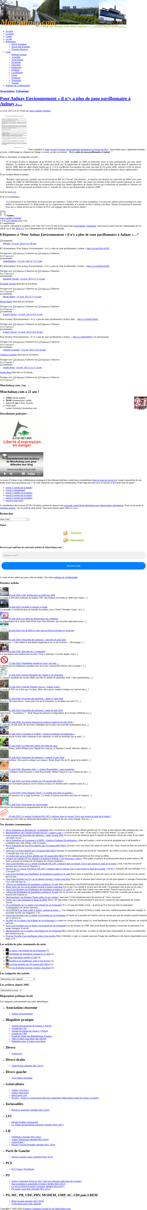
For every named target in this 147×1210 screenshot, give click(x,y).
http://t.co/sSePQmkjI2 (88, 319)
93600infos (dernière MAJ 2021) (26, 1137)
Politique (15, 70)
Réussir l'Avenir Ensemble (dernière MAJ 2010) (33, 1144)
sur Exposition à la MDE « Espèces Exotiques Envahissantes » (42, 840)
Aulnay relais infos (20, 1092)
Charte (9, 36)
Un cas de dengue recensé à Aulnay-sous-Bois (30, 968)
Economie (16, 62)
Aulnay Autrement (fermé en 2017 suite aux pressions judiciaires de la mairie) (46, 1181)
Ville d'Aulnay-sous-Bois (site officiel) (28, 1038)
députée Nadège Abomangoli (24, 1122)
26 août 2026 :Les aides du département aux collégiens (33, 618)
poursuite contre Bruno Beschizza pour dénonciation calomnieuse (93, 505)
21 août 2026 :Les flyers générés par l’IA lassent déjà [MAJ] (36, 781)
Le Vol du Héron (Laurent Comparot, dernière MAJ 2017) (37, 1186)
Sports (14, 75)
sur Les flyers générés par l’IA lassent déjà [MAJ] (36, 845)
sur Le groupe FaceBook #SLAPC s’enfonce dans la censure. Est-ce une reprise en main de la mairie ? (62, 863)
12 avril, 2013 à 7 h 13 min (30, 261)
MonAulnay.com (19, 1095)
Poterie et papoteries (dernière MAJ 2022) (30, 1110)
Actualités (16, 57)
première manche (8, 508)
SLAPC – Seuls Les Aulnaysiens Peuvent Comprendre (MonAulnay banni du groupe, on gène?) (55, 1098)
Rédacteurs (11, 41)
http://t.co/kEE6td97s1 (83, 337)
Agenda (15, 83)
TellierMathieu (9, 261)
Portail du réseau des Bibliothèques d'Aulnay (31, 1036)
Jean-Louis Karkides (20, 47)
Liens (8, 52)
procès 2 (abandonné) (15, 490)
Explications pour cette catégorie (26, 1204)
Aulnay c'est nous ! (20, 1090)
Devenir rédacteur (19, 49)
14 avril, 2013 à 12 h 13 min (29, 367)
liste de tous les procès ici (104, 480)
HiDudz (6, 243)
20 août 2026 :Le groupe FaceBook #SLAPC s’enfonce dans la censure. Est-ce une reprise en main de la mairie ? (60, 816)
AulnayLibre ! (17, 1142)
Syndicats (15, 78)
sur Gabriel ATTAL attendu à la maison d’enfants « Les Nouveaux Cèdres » (44, 858)
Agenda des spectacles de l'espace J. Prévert (31, 1026)
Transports (16, 80)
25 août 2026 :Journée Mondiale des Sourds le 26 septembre (36, 675)
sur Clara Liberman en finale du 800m (26, 900)
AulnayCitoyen (10, 314)
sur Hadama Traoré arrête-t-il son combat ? (32, 897)
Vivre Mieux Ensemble (21, 1078)
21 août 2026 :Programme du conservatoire (28, 804)
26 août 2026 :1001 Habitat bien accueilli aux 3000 (32, 595)
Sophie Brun (8, 367)
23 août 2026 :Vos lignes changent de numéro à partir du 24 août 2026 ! (41, 722)
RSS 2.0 (20, 228)
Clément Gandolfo (11, 350)
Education (16, 65)
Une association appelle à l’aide (23, 957)
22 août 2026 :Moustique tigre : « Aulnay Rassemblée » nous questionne (41, 769)
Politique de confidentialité (18, 85)
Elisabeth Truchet (11, 279)
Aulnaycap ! (17, 1053)
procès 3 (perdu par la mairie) (19, 493)
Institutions (16, 67)
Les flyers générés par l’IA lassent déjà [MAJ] (29, 964)
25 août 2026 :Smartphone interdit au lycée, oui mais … (34, 663)
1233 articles (12, 220)
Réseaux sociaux (19, 54)
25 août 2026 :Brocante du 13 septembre (27, 651)
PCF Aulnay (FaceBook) (22, 1169)
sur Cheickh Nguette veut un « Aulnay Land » (34, 832)
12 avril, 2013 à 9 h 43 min (33, 350)
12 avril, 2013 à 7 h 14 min (32, 279)
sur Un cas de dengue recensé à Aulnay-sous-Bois (38, 879)
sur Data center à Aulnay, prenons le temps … (33, 910)
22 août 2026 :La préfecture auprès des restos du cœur (33, 745)
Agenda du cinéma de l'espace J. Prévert (29, 1031)
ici (14, 192)
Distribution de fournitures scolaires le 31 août (29, 954)
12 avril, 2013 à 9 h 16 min (30, 332)
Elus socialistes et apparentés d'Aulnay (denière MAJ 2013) (38, 1184)
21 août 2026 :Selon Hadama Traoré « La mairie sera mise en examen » (41, 793)
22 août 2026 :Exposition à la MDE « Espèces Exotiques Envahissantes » (42, 734)
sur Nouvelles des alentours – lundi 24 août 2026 (34, 835)
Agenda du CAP (19, 1028)
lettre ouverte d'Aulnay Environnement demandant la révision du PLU (77, 149)
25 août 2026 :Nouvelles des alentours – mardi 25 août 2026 (36, 698)
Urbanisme (22, 91)
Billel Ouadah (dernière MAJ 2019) (27, 1201)
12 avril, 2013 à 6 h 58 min (24, 243)
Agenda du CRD (19, 1033)
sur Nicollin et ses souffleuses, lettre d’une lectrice (31, 936)
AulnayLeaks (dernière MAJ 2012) (27, 1065)
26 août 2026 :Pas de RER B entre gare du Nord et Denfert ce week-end (41, 630)
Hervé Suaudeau (19, 44)
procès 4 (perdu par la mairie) (19, 495)
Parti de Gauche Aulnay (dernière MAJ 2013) (32, 1157)
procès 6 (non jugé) (14, 500)
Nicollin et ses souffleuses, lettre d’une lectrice (29, 961)
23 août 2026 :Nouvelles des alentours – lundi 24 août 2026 (36, 710)
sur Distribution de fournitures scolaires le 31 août (38, 874)
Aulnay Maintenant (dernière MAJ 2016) (30, 1139)
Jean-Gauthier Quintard (40, 111)
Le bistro (10, 34)
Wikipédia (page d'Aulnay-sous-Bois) (28, 1041)
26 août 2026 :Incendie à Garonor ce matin (28, 607)
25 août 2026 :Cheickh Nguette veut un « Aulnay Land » (34, 687)
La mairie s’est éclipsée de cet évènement (27, 950)
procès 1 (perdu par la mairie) (19, 487)
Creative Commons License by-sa (38, 1208)
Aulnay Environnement (22, 1013)
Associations (17, 59)
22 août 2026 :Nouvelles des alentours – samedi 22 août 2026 (36, 757)
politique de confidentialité (66, 577)
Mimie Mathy (9, 296)
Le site (9, 39)
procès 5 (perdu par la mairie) (19, 498)
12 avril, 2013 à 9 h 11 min (30, 314)
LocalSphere (17, 72)
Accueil (9, 31)
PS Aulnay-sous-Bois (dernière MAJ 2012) (31, 1189)
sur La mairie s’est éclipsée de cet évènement (34, 905)
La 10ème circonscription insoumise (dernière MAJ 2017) (37, 1125)
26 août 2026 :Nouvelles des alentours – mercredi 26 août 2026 (37, 639)
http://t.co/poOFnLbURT (98, 248)
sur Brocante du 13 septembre (27, 830)
